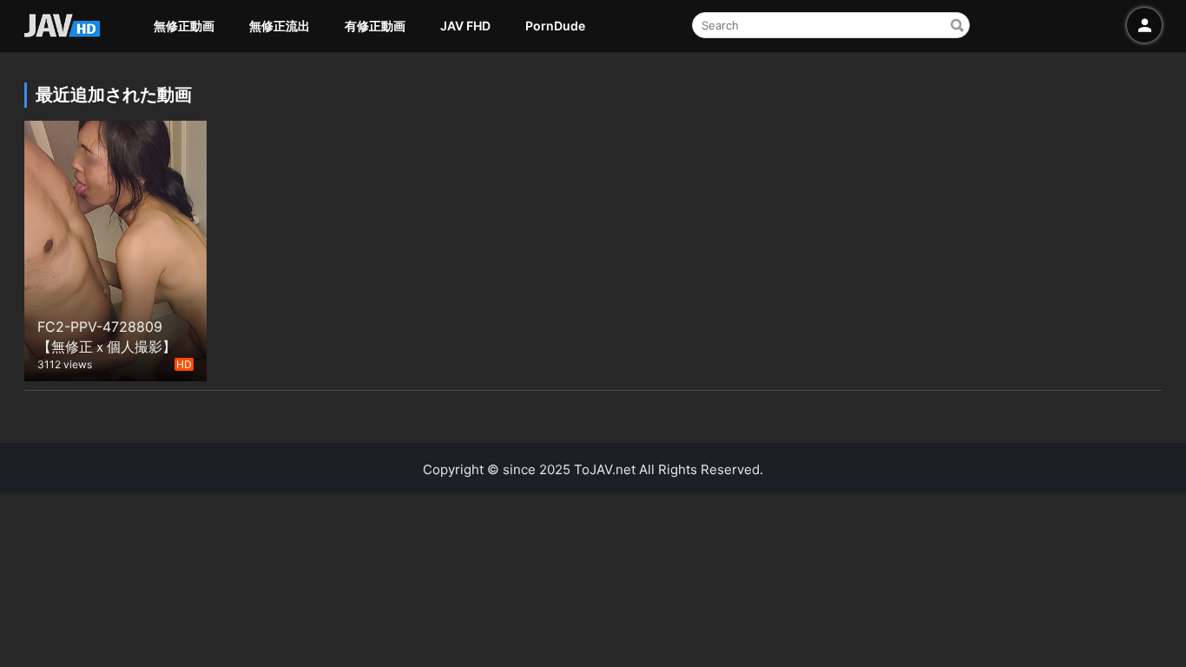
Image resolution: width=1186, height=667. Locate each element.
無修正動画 (184, 25)
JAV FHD (465, 25)
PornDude (555, 25)
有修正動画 (375, 25)
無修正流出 (279, 25)
